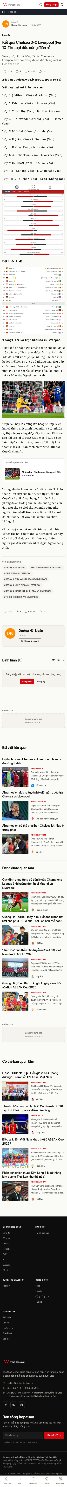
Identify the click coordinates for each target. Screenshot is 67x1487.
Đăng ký (41, 681)
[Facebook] (6, 1405)
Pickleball (7, 1248)
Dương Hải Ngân (19, 25)
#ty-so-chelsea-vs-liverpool (21, 597)
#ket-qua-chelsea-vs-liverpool (22, 585)
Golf (5, 1254)
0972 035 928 (32, 1388)
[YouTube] (13, 1405)
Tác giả (38, 1301)
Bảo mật (6, 1338)
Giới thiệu (7, 1317)
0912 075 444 (14, 1388)
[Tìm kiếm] (41, 5)
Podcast (6, 1285)
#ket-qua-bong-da (14, 567)
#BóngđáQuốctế (38, 802)
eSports (6, 1265)
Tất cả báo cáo (42, 1233)
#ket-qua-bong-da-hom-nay (47, 567)
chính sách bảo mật (30, 1442)
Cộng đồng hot (42, 1296)
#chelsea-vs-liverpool (17, 573)
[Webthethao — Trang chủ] (11, 4)
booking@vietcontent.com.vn (20, 1383)
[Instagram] (21, 1405)
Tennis (5, 1243)
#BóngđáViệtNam (38, 926)
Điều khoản (8, 1333)
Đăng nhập (51, 4)
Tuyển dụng (8, 1328)
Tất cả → (14, 12)
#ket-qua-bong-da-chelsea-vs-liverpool (28, 591)
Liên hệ (6, 1322)
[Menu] (62, 5)
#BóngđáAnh (37, 768)
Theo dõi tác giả (31, 641)
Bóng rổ (6, 1238)
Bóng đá (6, 35)
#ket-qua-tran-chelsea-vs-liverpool (25, 579)
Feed (37, 1285)
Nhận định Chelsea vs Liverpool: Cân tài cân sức (41, 474)
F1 (4, 1259)
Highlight (39, 1291)
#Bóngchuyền (37, 1115)
